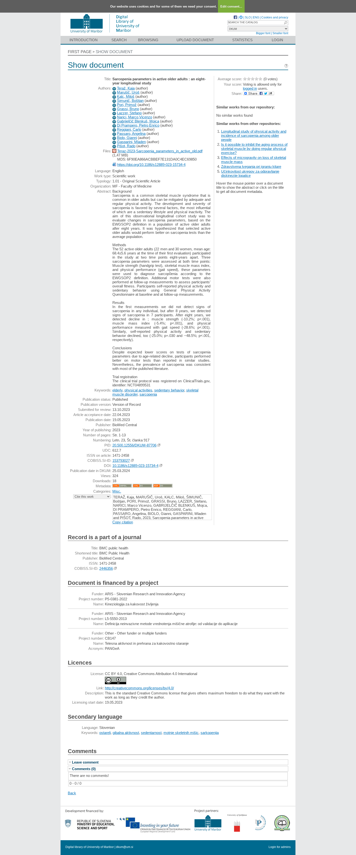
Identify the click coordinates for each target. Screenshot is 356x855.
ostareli (105, 733)
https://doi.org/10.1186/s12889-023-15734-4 (151, 165)
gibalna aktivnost (126, 733)
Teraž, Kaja (126, 88)
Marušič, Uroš (128, 92)
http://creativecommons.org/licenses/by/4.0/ (139, 688)
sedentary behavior (169, 390)
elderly (117, 390)
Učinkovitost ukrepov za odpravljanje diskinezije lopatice (250, 173)
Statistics (242, 40)
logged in (250, 88)
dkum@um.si (124, 847)
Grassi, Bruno (128, 109)
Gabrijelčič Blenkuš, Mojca (138, 121)
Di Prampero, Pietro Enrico (138, 125)
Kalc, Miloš (125, 96)
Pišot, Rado (126, 146)
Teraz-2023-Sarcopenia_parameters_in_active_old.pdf (159, 151)
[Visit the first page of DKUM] (105, 34)
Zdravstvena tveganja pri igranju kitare (251, 166)
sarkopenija (210, 733)
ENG (256, 17)
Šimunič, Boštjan (130, 100)
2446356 (106, 568)
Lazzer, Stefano (129, 113)
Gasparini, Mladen (131, 142)
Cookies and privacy (274, 17)
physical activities (138, 390)
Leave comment (85, 762)
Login (277, 40)
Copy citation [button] (122, 522)
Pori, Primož (127, 105)
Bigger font (263, 33)
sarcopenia (148, 394)
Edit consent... (231, 6)
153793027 (121, 460)
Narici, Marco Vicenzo (134, 117)
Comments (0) (84, 769)
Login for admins (280, 847)
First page (80, 51)
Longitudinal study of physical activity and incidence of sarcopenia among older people (253, 135)
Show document (114, 51)
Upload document (195, 40)
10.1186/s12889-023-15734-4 (135, 466)
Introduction (84, 40)
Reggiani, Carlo (129, 129)
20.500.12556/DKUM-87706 (134, 445)
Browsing (148, 40)
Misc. (116, 491)
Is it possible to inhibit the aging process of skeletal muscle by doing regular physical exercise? (254, 148)
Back (72, 793)
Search (119, 40)
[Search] (285, 22)
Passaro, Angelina (131, 133)
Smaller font (280, 33)
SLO (248, 17)
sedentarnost (151, 733)
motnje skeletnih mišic (181, 733)
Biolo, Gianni (127, 138)
